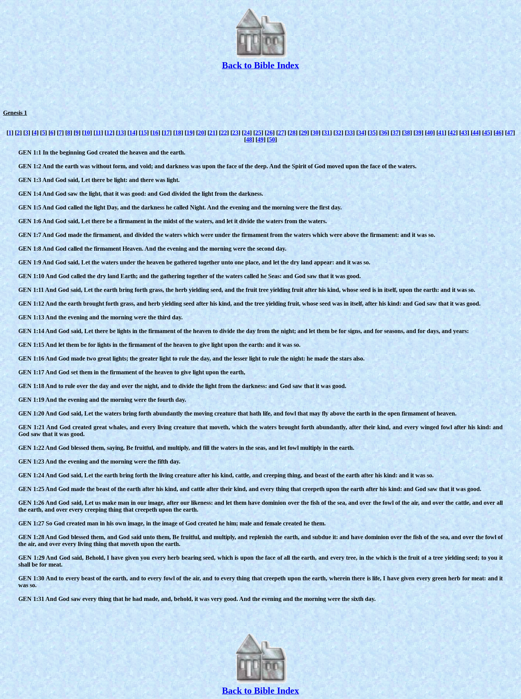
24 (247, 132)
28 (292, 132)
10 (87, 132)
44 (476, 132)
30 (315, 132)
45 (487, 132)
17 (167, 132)
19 (190, 132)
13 (121, 132)
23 (235, 132)
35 (373, 132)
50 (272, 139)
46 (498, 132)
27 (281, 132)
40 (430, 132)
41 (441, 132)
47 (510, 132)
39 (418, 132)
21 (212, 132)
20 (201, 132)
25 (258, 132)
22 (224, 132)
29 (304, 132)
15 (144, 132)
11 (98, 132)
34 (361, 132)
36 (384, 132)
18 (178, 132)
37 (395, 132)
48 (249, 139)
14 (132, 132)
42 (453, 132)
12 (109, 132)
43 (464, 132)
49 (260, 139)
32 (338, 132)
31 (327, 132)
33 (350, 132)
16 (155, 132)
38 (407, 132)
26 (270, 132)
